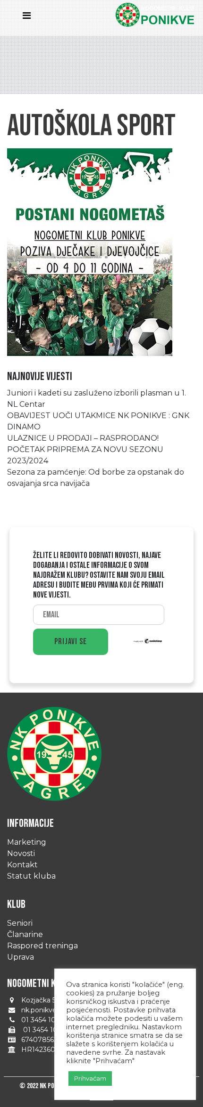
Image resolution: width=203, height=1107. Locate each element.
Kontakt (22, 864)
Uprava (20, 957)
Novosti (21, 853)
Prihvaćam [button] (90, 1078)
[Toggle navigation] (29, 17)
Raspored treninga (42, 945)
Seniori (20, 923)
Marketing (26, 842)
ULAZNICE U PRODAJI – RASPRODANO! (83, 438)
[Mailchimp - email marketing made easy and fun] (148, 640)
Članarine (25, 934)
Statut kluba (31, 876)
